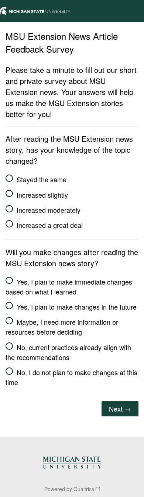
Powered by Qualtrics (69, 489)
